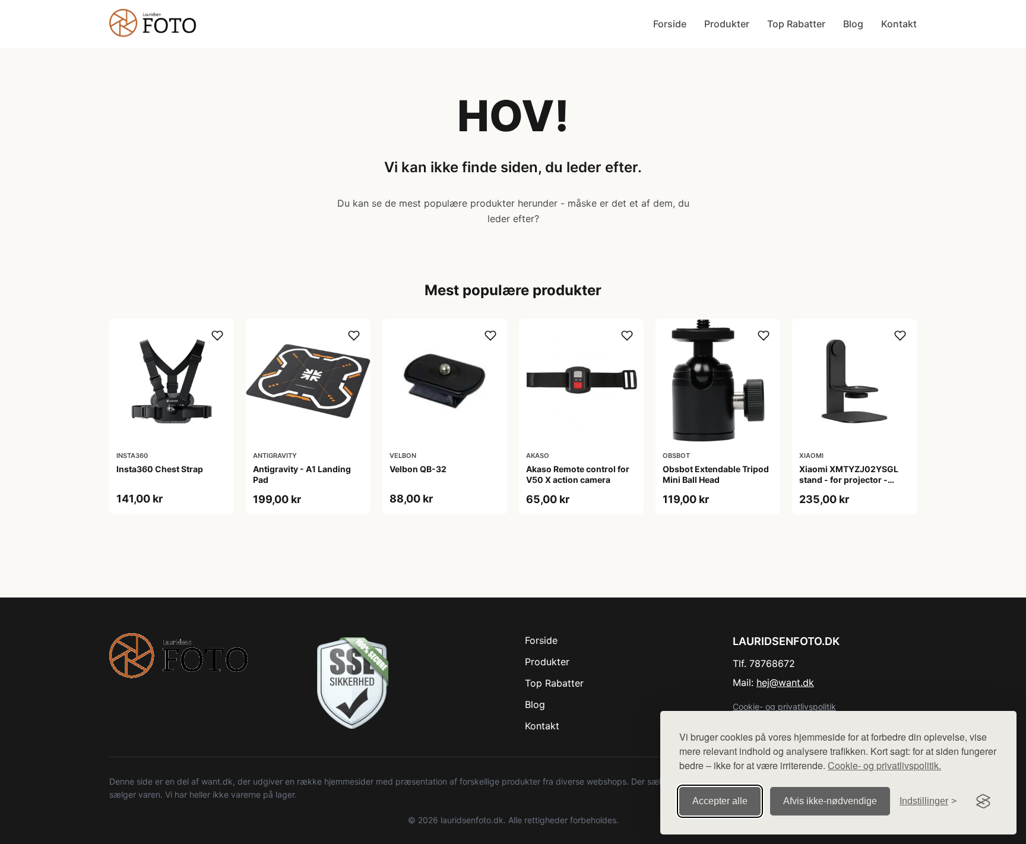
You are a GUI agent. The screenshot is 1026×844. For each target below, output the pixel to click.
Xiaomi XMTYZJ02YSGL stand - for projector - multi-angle (848, 479)
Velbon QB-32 (418, 469)
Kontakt (899, 24)
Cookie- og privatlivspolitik (784, 706)
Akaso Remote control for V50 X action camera (577, 474)
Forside (669, 24)
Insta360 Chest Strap (159, 469)
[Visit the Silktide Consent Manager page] (983, 801)
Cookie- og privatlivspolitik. (884, 765)
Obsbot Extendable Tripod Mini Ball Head (716, 474)
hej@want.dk (785, 682)
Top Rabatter (796, 24)
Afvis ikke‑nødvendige (830, 801)
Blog (853, 24)
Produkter (726, 24)
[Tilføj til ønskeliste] (217, 335)
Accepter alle (720, 801)
